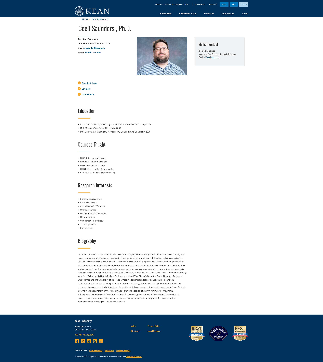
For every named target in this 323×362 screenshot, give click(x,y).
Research (209, 13)
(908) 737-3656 (93, 52)
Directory (135, 331)
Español (244, 4)
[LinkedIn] (101, 341)
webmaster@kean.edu (134, 357)
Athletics (159, 4)
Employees (177, 4)
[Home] (92, 11)
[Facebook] (77, 341)
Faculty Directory (100, 19)
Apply (224, 4)
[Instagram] (95, 341)
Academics (165, 13)
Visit (234, 4)
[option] (243, 4)
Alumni (168, 4)
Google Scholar (89, 83)
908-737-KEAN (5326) (84, 334)
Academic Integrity (123, 351)
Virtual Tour (109, 351)
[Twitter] (83, 341)
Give (186, 4)
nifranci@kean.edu (212, 57)
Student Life (228, 13)
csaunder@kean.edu (94, 47)
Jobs (133, 326)
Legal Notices (154, 331)
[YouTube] (89, 341)
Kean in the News (95, 351)
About (245, 13)
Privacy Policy (154, 326)
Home (85, 19)
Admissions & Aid (187, 13)
